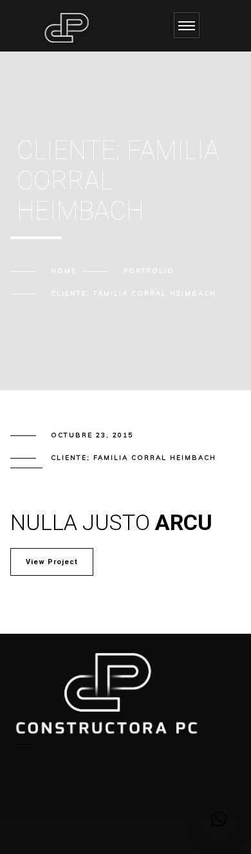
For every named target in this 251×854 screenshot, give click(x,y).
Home (64, 271)
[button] (219, 819)
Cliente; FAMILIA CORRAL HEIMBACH (133, 457)
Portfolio (149, 271)
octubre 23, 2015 (92, 435)
